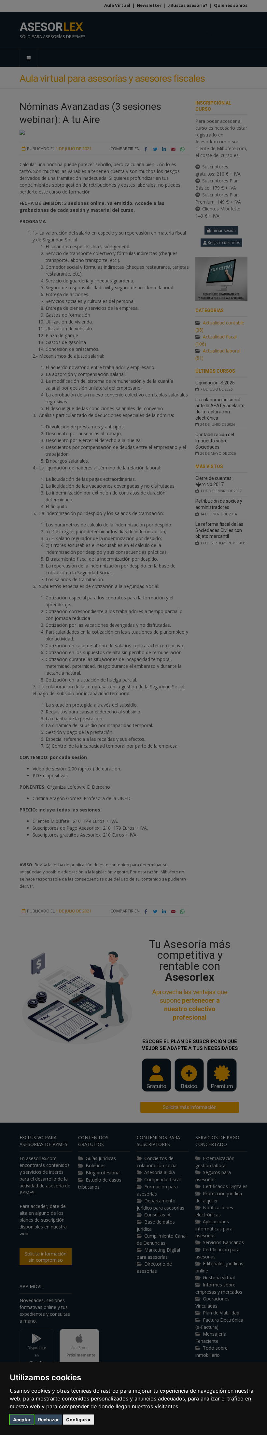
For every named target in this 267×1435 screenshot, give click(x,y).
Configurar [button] (78, 1419)
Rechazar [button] (48, 1419)
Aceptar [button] (22, 1419)
